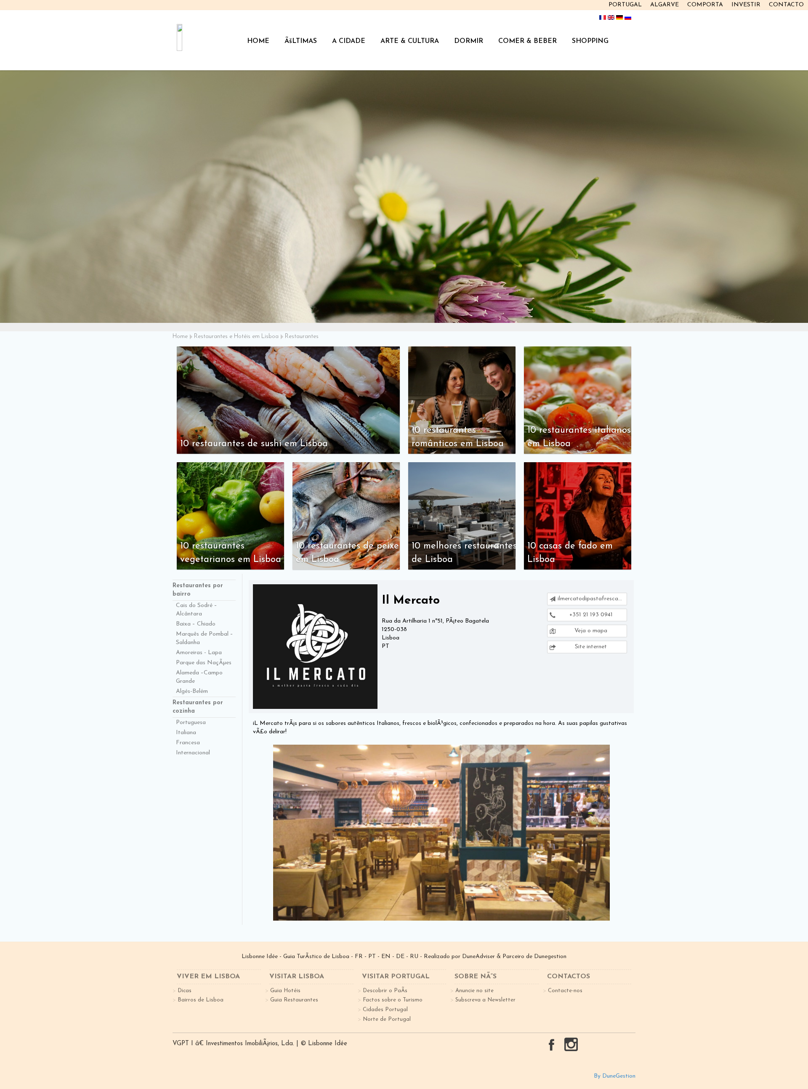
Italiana (186, 733)
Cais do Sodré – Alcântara (196, 609)
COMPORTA (705, 5)
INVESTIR (745, 5)
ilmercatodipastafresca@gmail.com (592, 599)
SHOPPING (590, 41)
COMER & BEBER (527, 41)
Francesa (188, 743)
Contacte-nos (565, 990)
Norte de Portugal (387, 1019)
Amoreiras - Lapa (199, 653)
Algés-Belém (192, 691)
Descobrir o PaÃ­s (385, 990)
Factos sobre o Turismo (393, 1000)
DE (400, 956)
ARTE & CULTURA (409, 41)
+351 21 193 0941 (590, 615)
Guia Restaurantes (294, 1000)
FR (359, 956)
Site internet (590, 647)
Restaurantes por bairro (198, 590)
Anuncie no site (474, 990)
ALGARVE (664, 5)
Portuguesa (191, 722)
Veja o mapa (590, 631)
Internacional (193, 753)
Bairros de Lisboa (200, 1000)
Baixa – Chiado (195, 624)
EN (386, 956)
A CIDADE (348, 41)
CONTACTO (786, 5)
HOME (258, 41)
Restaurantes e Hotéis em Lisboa (236, 336)
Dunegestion (550, 956)
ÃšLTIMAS (300, 41)
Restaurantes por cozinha (198, 707)
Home (180, 336)
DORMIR (468, 41)
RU (414, 956)
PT (372, 956)
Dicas (184, 990)
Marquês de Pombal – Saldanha (204, 638)
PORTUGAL (625, 5)
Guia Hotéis (285, 990)
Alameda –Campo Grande (199, 677)
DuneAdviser (478, 956)
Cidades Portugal (385, 1009)
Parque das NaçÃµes (203, 663)
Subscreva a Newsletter (485, 1000)
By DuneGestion (614, 1076)
